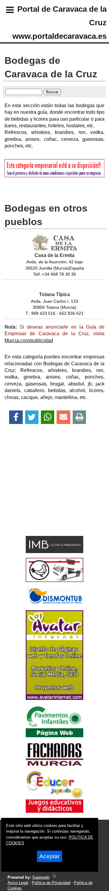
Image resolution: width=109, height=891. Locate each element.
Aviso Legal (18, 882)
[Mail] (63, 417)
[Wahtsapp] (47, 417)
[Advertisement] (45, 490)
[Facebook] (16, 417)
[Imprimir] (79, 417)
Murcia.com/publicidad (29, 340)
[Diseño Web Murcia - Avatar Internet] (54, 877)
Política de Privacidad (51, 882)
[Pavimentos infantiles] (54, 735)
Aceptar (49, 856)
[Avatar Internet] (54, 698)
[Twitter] (31, 417)
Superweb (40, 877)
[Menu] (5, 11)
